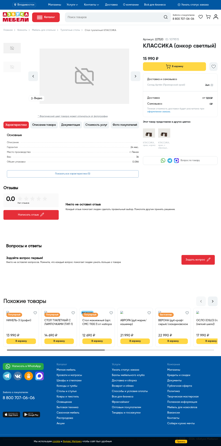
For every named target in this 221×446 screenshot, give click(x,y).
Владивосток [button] (26, 4)
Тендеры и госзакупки (126, 412)
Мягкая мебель (66, 370)
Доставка (111, 4)
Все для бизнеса (122, 396)
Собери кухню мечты (181, 423)
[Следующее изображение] (135, 76)
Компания (173, 364)
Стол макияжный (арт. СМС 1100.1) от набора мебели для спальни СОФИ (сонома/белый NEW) (97, 322)
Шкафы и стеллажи (69, 380)
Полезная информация (182, 402)
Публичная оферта (179, 386)
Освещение (64, 402)
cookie (56, 441)
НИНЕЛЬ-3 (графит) (18, 320)
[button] (180, 52)
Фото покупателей (125, 125)
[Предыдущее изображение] (33, 76)
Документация (70, 125)
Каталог (62, 364)
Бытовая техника (67, 407)
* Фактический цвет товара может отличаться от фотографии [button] (73, 116)
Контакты (90, 4)
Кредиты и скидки (178, 375)
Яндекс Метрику (72, 441)
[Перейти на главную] (16, 21)
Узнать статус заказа (195, 4)
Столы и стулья (66, 391)
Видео (38, 98)
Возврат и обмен (123, 386)
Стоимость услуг (96, 125)
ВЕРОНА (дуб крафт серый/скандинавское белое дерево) (173, 322)
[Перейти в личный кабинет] (215, 18)
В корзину (177, 66)
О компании (131, 4)
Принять (181, 441)
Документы (174, 380)
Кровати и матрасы (69, 375)
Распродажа (65, 418)
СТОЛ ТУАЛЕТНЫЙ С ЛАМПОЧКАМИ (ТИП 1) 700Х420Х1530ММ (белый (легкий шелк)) (58, 322)
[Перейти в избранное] (200, 18)
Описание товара (44, 125)
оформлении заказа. (159, 111)
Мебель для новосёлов (182, 407)
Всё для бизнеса (155, 4)
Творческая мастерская (183, 396)
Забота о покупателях (184, 15)
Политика (173, 391)
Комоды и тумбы (67, 386)
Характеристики (16, 125)
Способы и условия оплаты (130, 391)
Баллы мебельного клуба (128, 375)
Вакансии (173, 412)
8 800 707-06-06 (183, 19)
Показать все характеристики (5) (72, 174)
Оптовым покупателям (126, 407)
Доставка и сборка (124, 380)
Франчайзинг (120, 402)
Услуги (71, 4)
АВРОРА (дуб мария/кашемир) (133, 322)
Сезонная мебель (68, 412)
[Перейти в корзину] (208, 18)
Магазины (54, 4)
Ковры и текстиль (68, 396)
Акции (61, 423)
